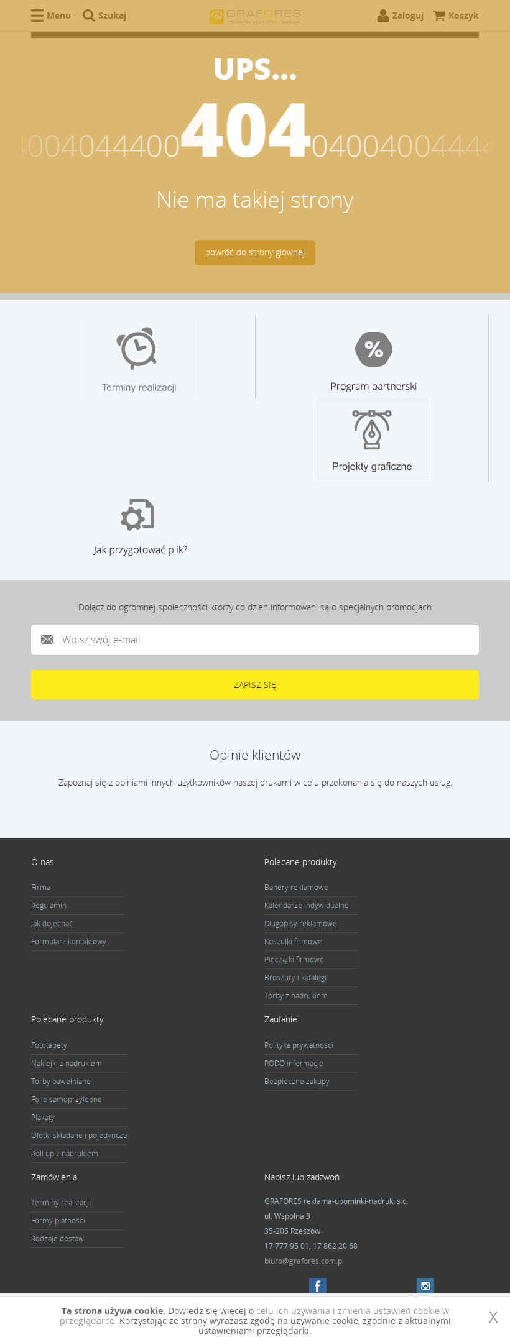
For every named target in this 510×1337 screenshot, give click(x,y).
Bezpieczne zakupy (297, 1081)
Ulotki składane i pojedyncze (79, 1135)
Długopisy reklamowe (300, 923)
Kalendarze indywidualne (306, 905)
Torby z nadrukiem (296, 995)
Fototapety (49, 1045)
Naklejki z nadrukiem (66, 1063)
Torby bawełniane (61, 1081)
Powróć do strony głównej (255, 252)
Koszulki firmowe (293, 941)
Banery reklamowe (296, 887)
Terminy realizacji (61, 1202)
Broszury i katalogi (295, 977)
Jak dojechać (52, 923)
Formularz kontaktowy (68, 941)
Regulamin (49, 905)
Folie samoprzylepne (66, 1099)
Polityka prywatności (298, 1045)
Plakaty (43, 1117)
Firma (40, 887)
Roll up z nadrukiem (64, 1153)
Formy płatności (58, 1220)
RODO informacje (293, 1063)
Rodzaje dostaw (57, 1238)
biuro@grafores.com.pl (304, 1261)
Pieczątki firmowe (294, 959)
